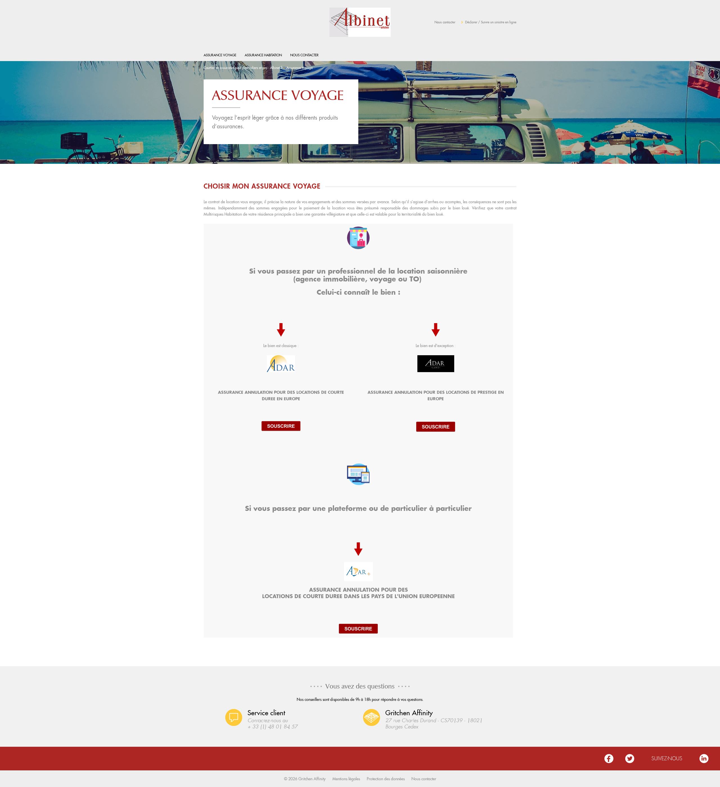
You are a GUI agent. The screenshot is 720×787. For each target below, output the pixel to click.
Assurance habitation (263, 55)
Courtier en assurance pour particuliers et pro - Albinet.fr (243, 68)
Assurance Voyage (220, 55)
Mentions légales (346, 778)
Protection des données (386, 778)
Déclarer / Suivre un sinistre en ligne (490, 22)
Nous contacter (445, 22)
